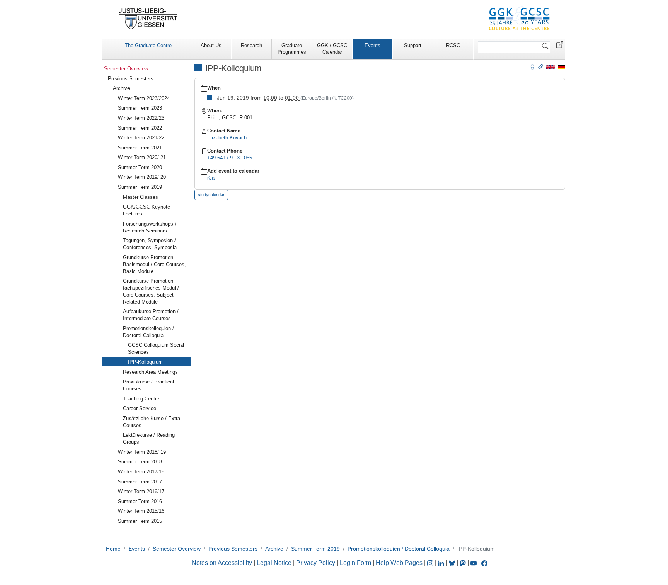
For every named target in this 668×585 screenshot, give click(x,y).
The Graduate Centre (148, 45)
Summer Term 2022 (140, 128)
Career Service (139, 408)
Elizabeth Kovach (227, 138)
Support (412, 45)
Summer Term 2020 (140, 167)
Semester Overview (126, 68)
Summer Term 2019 (140, 187)
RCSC (453, 45)
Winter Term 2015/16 (141, 511)
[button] (559, 44)
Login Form (355, 563)
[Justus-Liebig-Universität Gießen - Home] (148, 19)
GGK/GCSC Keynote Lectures (146, 210)
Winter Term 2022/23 (141, 118)
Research (251, 45)
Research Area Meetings (150, 372)
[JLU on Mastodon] (463, 563)
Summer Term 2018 (140, 462)
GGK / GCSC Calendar (332, 48)
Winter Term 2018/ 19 (142, 452)
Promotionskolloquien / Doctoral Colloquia (148, 332)
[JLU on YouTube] (474, 563)
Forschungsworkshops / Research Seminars (149, 227)
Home (113, 549)
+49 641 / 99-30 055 (229, 158)
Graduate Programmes (292, 48)
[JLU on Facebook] (484, 563)
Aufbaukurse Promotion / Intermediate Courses (151, 315)
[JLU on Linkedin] (442, 563)
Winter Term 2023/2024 (144, 98)
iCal (211, 178)
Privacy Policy (315, 563)
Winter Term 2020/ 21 (142, 157)
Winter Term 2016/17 (141, 491)
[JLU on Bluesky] (453, 563)
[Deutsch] (561, 67)
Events (372, 45)
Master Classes (140, 197)
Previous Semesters (130, 78)
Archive (121, 88)
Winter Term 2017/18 (141, 472)
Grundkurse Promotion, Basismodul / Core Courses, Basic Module (154, 264)
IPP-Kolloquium (145, 362)
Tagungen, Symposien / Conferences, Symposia (150, 243)
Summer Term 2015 (140, 521)
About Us (211, 45)
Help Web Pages (399, 563)
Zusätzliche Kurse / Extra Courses (151, 421)
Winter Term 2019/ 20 (142, 177)
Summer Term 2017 (140, 482)
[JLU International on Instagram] (431, 563)
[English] (550, 67)
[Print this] (532, 66)
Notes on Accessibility (223, 563)
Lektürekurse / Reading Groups (149, 438)
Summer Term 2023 (140, 108)
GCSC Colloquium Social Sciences (156, 348)
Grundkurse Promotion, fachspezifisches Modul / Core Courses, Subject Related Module (151, 291)
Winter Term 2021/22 (141, 138)
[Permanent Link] (541, 66)
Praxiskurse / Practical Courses (148, 385)
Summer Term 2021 (140, 148)
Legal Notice (274, 563)
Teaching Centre (141, 399)
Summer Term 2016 (140, 501)
